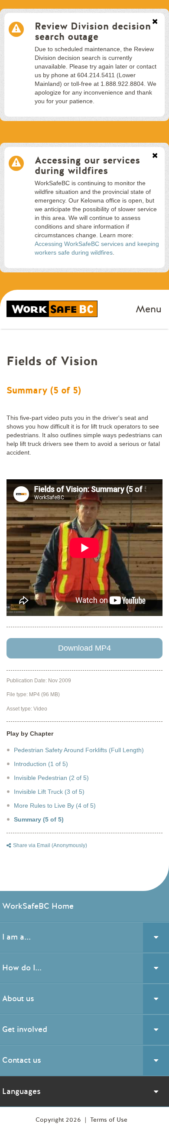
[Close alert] (155, 22)
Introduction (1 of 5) (41, 763)
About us (18, 998)
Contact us (21, 1060)
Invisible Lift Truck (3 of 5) (49, 791)
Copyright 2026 (59, 1120)
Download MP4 (84, 648)
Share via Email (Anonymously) (50, 845)
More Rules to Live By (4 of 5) (55, 805)
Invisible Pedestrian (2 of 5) (51, 777)
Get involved (24, 1029)
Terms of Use (108, 1120)
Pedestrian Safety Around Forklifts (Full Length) (79, 750)
